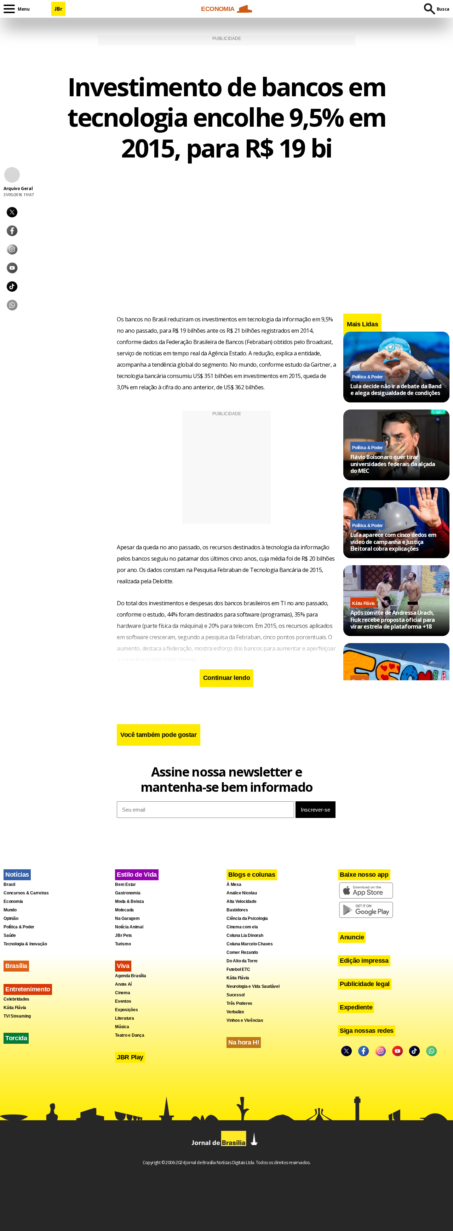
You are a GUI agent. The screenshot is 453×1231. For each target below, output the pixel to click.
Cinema (122, 992)
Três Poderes (239, 1003)
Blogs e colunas (251, 874)
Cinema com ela (242, 926)
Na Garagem (127, 918)
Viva (123, 965)
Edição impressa (364, 960)
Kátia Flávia (363, 603)
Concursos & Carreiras (26, 893)
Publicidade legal (365, 983)
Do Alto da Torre (242, 960)
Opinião (11, 918)
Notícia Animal (129, 926)
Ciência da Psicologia (247, 918)
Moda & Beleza (129, 901)
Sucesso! (235, 994)
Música (122, 1026)
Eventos (123, 1001)
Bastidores (237, 909)
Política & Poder (367, 376)
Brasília (16, 965)
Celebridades (16, 999)
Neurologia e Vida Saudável (253, 986)
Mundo (10, 909)
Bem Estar (125, 884)
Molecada (124, 909)
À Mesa (233, 884)
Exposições (126, 1009)
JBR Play (130, 1057)
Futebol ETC (238, 969)
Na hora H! (243, 1042)
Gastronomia (127, 893)
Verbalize (235, 1011)
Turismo (123, 943)
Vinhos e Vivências (244, 1020)
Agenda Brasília (130, 975)
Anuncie (352, 937)
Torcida (16, 1038)
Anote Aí (123, 984)
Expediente (356, 1007)
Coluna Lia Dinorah (244, 935)
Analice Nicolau (241, 893)
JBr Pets (123, 935)
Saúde (10, 935)
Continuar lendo (226, 677)
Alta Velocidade (241, 901)
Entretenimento (27, 989)
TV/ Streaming (17, 1016)
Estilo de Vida (137, 874)
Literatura (124, 1018)
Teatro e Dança (129, 1035)
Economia (13, 901)
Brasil (9, 884)
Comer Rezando (242, 952)
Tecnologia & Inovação (25, 943)
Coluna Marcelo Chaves (249, 943)
